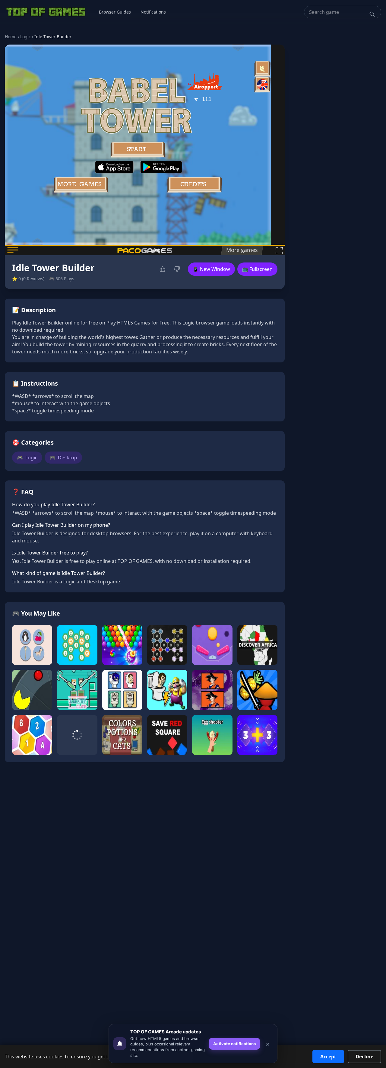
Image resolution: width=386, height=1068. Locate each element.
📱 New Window (211, 269)
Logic (25, 36)
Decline (364, 1056)
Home (11, 36)
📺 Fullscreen (257, 269)
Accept (328, 1056)
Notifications (153, 12)
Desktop (63, 457)
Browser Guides (115, 12)
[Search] (372, 14)
